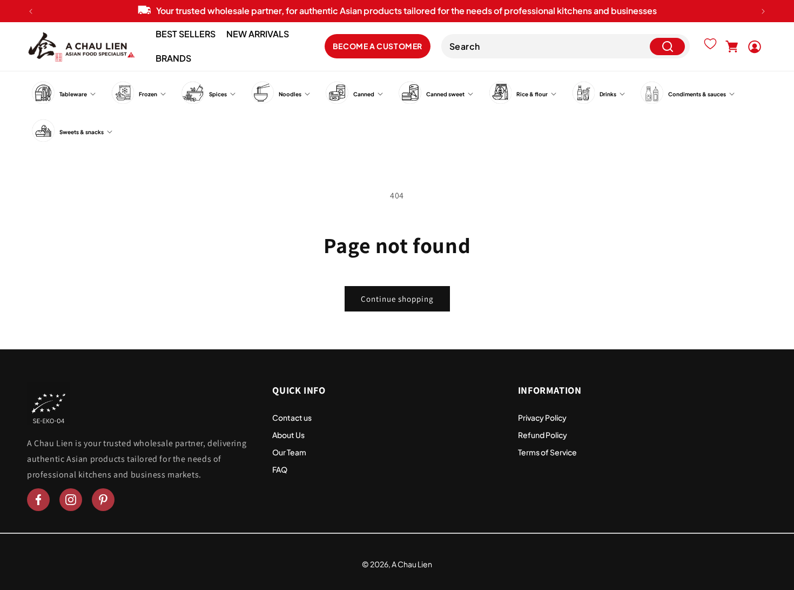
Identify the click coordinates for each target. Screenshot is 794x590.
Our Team (289, 452)
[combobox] (565, 47)
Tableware (73, 94)
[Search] (667, 47)
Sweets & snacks (81, 132)
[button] (732, 46)
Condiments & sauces (697, 94)
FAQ (279, 469)
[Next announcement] (763, 11)
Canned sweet (445, 94)
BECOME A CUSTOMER (377, 46)
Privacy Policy (542, 417)
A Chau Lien (412, 564)
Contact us (292, 417)
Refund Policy (542, 435)
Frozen (148, 94)
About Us (288, 435)
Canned (363, 94)
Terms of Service (547, 452)
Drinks (608, 94)
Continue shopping (397, 299)
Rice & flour (532, 94)
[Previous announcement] (31, 11)
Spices (218, 94)
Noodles (290, 94)
